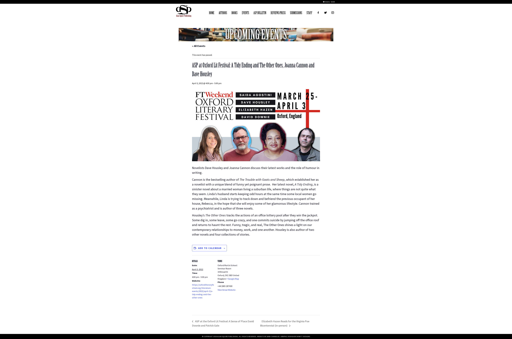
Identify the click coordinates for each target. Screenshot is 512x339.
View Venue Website (226, 289)
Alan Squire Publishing (183, 11)
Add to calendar (210, 248)
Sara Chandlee (273, 336)
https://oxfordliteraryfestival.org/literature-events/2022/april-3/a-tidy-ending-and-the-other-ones (203, 291)
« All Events (198, 46)
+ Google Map (232, 278)
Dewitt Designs (303, 336)
